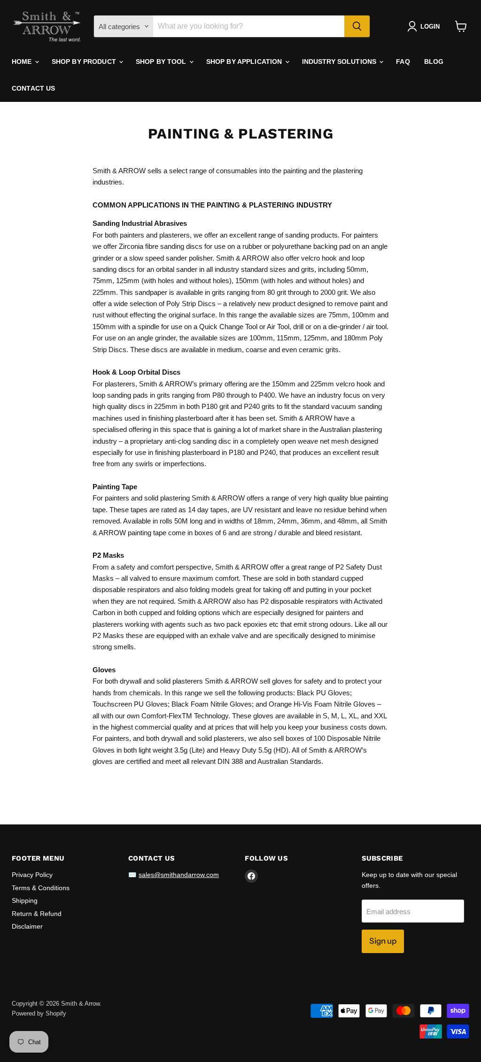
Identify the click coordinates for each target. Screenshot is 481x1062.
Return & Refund (37, 913)
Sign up (382, 941)
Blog (434, 61)
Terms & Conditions (41, 888)
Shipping (25, 900)
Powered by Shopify (39, 1013)
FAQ (403, 61)
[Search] (357, 26)
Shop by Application (245, 61)
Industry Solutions (340, 61)
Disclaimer (27, 926)
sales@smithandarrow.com (179, 874)
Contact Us (33, 88)
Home (23, 61)
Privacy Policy (32, 874)
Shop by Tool (162, 61)
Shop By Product (85, 61)
